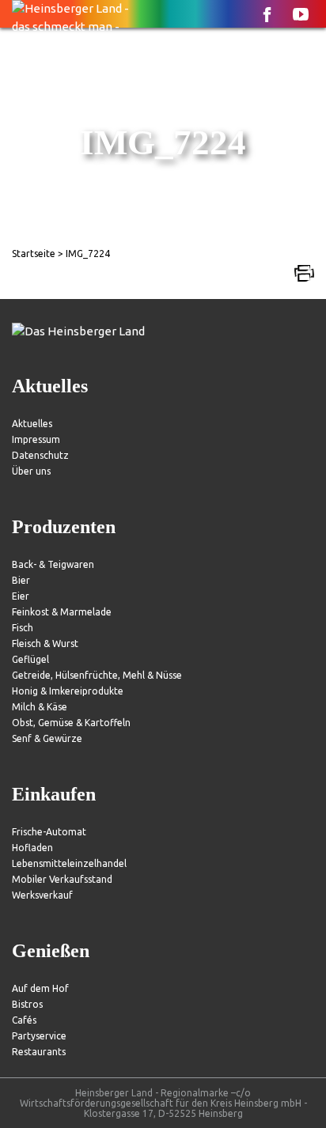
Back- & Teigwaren (53, 564)
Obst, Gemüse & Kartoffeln (71, 722)
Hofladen (32, 847)
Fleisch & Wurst (45, 643)
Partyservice (39, 1036)
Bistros (27, 1004)
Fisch (22, 628)
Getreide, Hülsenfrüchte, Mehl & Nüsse (97, 675)
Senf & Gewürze (47, 738)
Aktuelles (32, 423)
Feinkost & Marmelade (62, 612)
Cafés (24, 1020)
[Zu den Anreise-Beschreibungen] (78, 332)
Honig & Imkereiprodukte (67, 691)
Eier (20, 596)
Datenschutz (40, 455)
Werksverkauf (42, 895)
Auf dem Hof (40, 988)
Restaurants (39, 1052)
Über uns (31, 471)
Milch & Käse (39, 707)
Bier (21, 580)
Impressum (36, 439)
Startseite (33, 253)
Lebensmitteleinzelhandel (69, 863)
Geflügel (30, 659)
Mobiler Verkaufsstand (62, 879)
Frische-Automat (49, 832)
